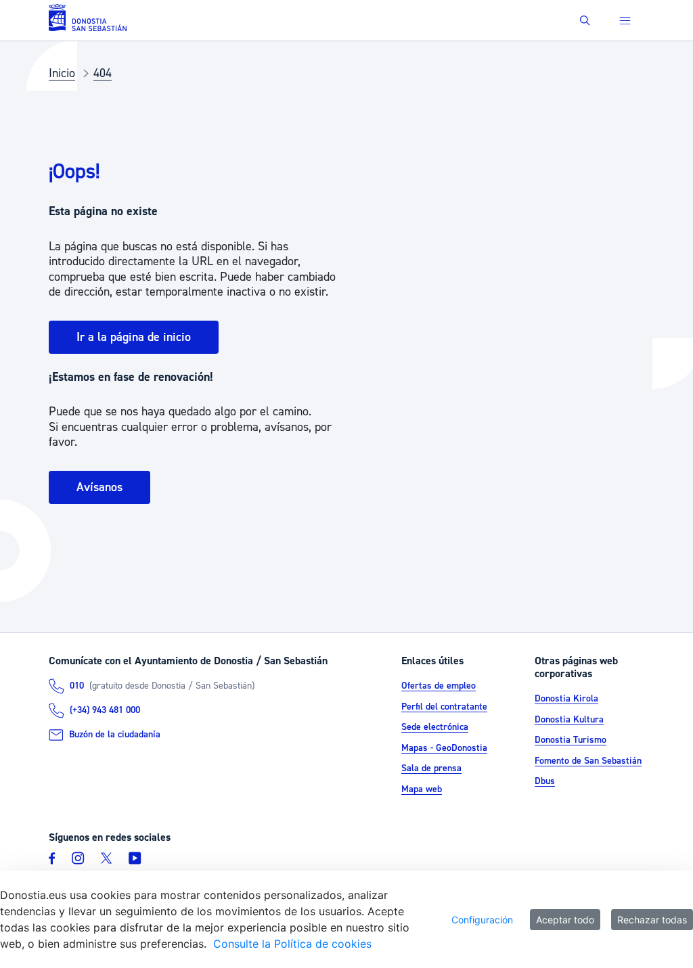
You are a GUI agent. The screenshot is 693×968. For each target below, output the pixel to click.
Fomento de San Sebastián (588, 761)
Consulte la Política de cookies (292, 943)
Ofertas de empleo (438, 686)
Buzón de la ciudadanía (114, 735)
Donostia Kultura (569, 720)
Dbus (545, 781)
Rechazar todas (652, 919)
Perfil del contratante (444, 707)
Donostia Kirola (566, 699)
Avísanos (99, 487)
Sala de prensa (431, 768)
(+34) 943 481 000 (105, 710)
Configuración (482, 919)
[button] (585, 20)
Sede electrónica (434, 727)
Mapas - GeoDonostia (444, 748)
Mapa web (421, 789)
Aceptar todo (565, 919)
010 (77, 686)
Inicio (62, 73)
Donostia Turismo (570, 740)
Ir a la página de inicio (133, 337)
